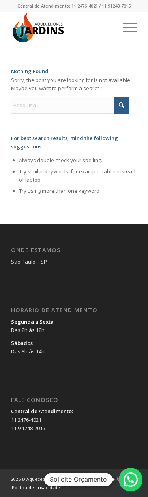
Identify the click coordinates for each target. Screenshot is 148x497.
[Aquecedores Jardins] (61, 27)
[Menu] (126, 27)
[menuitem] (126, 27)
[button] (130, 479)
